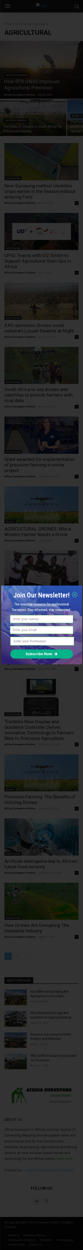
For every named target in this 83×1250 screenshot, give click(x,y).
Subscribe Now (39, 653)
